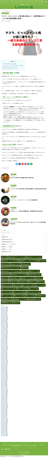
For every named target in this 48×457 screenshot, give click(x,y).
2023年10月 (3, 348)
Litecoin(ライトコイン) (19, 274)
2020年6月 (3, 397)
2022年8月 (3, 365)
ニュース (34, 288)
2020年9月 (3, 393)
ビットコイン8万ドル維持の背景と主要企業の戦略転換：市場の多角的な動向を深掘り (29, 188)
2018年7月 (3, 425)
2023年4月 (3, 356)
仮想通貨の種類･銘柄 (5, 241)
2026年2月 (3, 314)
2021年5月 (3, 384)
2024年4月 (3, 341)
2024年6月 (3, 338)
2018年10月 (3, 422)
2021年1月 (3, 389)
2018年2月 (3, 431)
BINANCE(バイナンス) (17, 257)
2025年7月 (3, 322)
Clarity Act (15, 264)
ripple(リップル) (28, 278)
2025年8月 (3, 321)
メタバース (20, 295)
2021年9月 (3, 379)
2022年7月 (3, 367)
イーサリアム (28, 285)
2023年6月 (3, 353)
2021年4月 (3, 385)
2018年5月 (3, 428)
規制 (17, 302)
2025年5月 (3, 325)
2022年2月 (3, 373)
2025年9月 (3, 320)
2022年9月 (3, 364)
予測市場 (41, 295)
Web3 (33, 281)
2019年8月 (3, 409)
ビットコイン (20, 292)
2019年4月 (3, 414)
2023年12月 (3, 346)
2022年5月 (3, 369)
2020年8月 (3, 395)
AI (5, 257)
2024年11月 (3, 332)
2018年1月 (3, 433)
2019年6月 (3, 412)
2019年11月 (3, 406)
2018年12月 (3, 419)
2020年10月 (3, 392)
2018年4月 (3, 429)
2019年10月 (3, 407)
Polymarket (15, 278)
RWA (39, 278)
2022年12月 (3, 360)
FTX (24, 271)
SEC (5, 281)
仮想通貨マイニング (5, 249)
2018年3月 (3, 430)
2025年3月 (3, 327)
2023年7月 (3, 352)
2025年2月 (3, 329)
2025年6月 (3, 324)
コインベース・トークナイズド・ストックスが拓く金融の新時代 (24, 199)
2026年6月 (3, 309)
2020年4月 (3, 400)
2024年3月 (3, 342)
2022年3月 (3, 371)
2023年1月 (3, 359)
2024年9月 (3, 335)
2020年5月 (3, 398)
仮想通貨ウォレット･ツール (7, 244)
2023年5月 (3, 354)
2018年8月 (3, 424)
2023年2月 (3, 358)
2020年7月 (3, 396)
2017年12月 (3, 434)
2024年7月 (3, 337)
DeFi (25, 267)
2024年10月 (3, 333)
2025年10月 (3, 319)
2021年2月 (3, 387)
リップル (30, 295)
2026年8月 (3, 307)
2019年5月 (3, 413)
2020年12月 (3, 390)
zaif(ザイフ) (7, 285)
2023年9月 (3, 349)
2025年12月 (3, 316)
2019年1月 (3, 418)
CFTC (42, 260)
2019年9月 (3, 408)
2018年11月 (3, 420)
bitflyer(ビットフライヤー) (28, 260)
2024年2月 (3, 343)
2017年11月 (3, 435)
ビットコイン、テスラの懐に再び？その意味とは (13, 65)
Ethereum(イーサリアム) (11, 271)
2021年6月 (3, 382)
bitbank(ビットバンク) (34, 257)
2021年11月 (3, 376)
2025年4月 (3, 326)
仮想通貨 (7, 299)
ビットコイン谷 (24, 452)
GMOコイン (34, 271)
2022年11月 (3, 362)
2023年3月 (3, 357)
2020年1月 (3, 403)
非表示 (14, 61)
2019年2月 (3, 417)
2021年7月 (3, 381)
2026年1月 (3, 315)
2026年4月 (3, 311)
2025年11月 (3, 318)
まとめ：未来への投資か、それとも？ (10, 68)
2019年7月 (3, 411)
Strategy (23, 281)
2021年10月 (3, 378)
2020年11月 (3, 391)
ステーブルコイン (9, 288)
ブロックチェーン (34, 292)
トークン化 (23, 288)
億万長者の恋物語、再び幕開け (9, 63)
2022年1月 (3, 374)
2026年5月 (3, 310)
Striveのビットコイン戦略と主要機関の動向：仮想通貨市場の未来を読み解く (27, 211)
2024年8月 (3, 336)
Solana (14, 281)
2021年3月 (3, 386)
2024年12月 (3, 331)
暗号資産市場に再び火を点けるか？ (10, 67)
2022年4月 (3, 370)
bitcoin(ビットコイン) (10, 260)
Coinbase (26, 264)
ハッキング (7, 292)
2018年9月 (3, 423)
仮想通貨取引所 (4, 251)
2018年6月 (3, 427)
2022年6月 (3, 368)
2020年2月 (3, 402)
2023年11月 (3, 347)
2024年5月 (3, 340)
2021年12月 (3, 375)
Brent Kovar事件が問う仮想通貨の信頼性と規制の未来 (22, 177)
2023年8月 (3, 351)
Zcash (17, 285)
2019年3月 (3, 416)
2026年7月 (3, 308)
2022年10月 (3, 363)
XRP (41, 281)
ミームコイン (7, 295)
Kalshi (6, 274)
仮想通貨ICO (4, 236)
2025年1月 (3, 330)
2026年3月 (3, 313)
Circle (5, 264)
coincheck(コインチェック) (11, 267)
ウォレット (40, 285)
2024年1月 (3, 344)
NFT (5, 278)
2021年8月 (3, 380)
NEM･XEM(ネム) (35, 274)
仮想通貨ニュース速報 (24, 454)
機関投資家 (7, 302)
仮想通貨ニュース (5, 246)
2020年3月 (3, 401)
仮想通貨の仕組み (5, 239)
